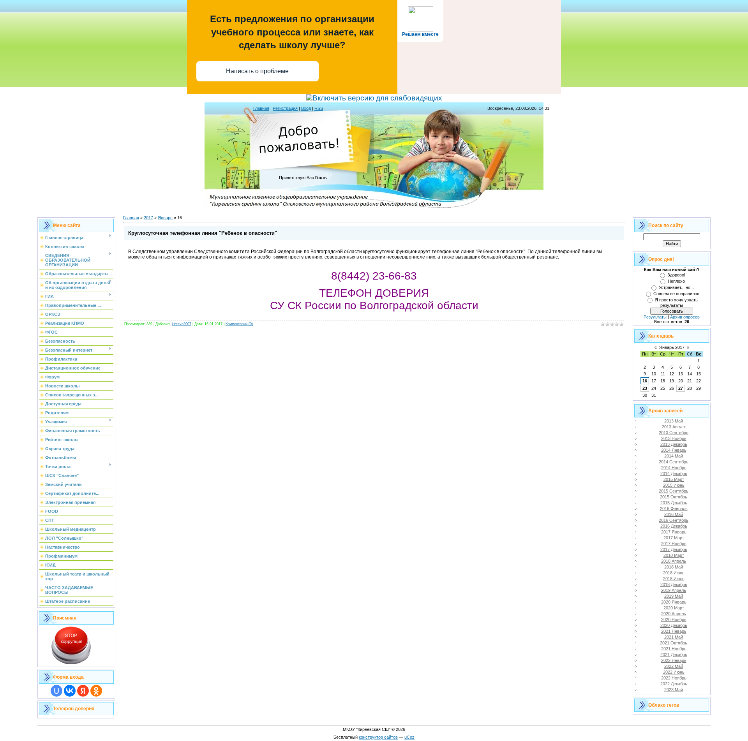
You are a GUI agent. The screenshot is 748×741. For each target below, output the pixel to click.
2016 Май (673, 514)
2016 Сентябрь (673, 520)
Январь (165, 217)
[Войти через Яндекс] (83, 691)
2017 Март (673, 537)
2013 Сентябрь (673, 432)
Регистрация (285, 108)
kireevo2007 (181, 324)
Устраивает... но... (676, 287)
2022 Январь (673, 660)
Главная (261, 108)
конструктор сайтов (378, 737)
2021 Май (673, 637)
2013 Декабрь (673, 444)
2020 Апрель (673, 613)
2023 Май (673, 689)
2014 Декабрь (673, 473)
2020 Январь (673, 602)
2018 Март (673, 555)
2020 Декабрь (673, 625)
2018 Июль (673, 578)
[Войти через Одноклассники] (96, 691)
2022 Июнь (673, 672)
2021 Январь (673, 631)
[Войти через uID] (56, 691)
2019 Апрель (673, 590)
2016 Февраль (674, 508)
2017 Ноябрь (673, 543)
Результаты (655, 317)
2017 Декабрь (673, 549)
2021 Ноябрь (673, 648)
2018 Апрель (673, 561)
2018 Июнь (673, 572)
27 (680, 388)
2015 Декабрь (673, 502)
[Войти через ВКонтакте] (70, 691)
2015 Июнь (673, 485)
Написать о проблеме (257, 71)
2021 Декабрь (673, 654)
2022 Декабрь (673, 683)
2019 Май (673, 596)
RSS (318, 108)
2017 (148, 217)
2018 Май (673, 567)
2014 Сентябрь (673, 461)
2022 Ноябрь (673, 678)
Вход (306, 108)
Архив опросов (685, 317)
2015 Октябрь (673, 497)
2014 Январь (673, 450)
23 (644, 388)
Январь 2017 (671, 347)
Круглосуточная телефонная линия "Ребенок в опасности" (202, 233)
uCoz (409, 737)
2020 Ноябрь (673, 619)
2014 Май (673, 456)
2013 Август (674, 426)
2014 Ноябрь (673, 467)
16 (644, 380)
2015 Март (673, 479)
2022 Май (673, 666)
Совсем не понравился (676, 293)
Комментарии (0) (239, 324)
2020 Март (673, 607)
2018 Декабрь (673, 584)
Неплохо (676, 281)
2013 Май (673, 421)
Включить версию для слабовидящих (377, 98)
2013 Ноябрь (673, 438)
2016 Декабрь (673, 526)
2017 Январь (673, 532)
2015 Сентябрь (673, 491)
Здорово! (676, 275)
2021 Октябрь (673, 643)
